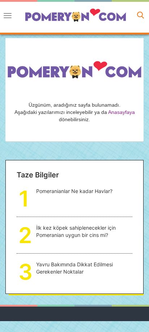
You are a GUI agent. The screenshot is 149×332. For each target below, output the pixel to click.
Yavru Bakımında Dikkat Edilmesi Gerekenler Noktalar (74, 268)
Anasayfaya (121, 112)
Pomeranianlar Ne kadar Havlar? (74, 191)
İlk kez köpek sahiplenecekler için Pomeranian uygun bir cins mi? (76, 231)
